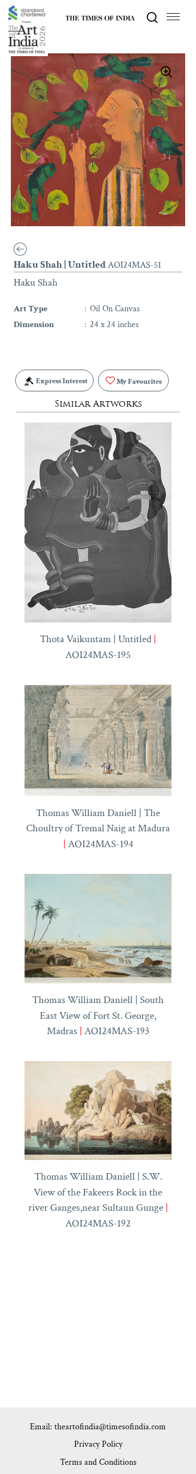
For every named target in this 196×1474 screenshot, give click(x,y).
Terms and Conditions (98, 1462)
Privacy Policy (98, 1444)
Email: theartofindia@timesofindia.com (98, 1427)
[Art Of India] (26, 29)
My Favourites (138, 381)
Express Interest (61, 381)
